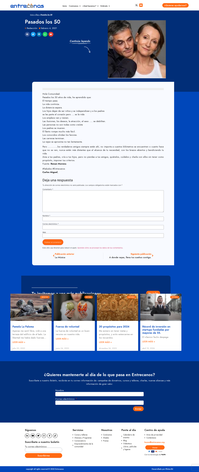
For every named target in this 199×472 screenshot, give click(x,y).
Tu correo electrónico (36, 446)
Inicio (65, 6)
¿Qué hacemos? (89, 6)
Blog (37, 15)
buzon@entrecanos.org (154, 442)
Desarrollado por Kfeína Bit (162, 469)
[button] (136, 5)
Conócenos (73, 6)
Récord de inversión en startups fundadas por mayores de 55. (156, 330)
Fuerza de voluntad (67, 326)
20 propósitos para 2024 (114, 326)
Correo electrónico (50, 224)
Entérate (104, 6)
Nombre (46, 215)
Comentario (47, 189)
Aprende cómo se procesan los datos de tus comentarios (100, 248)
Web (44, 232)
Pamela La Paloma (23, 326)
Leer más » (18, 342)
